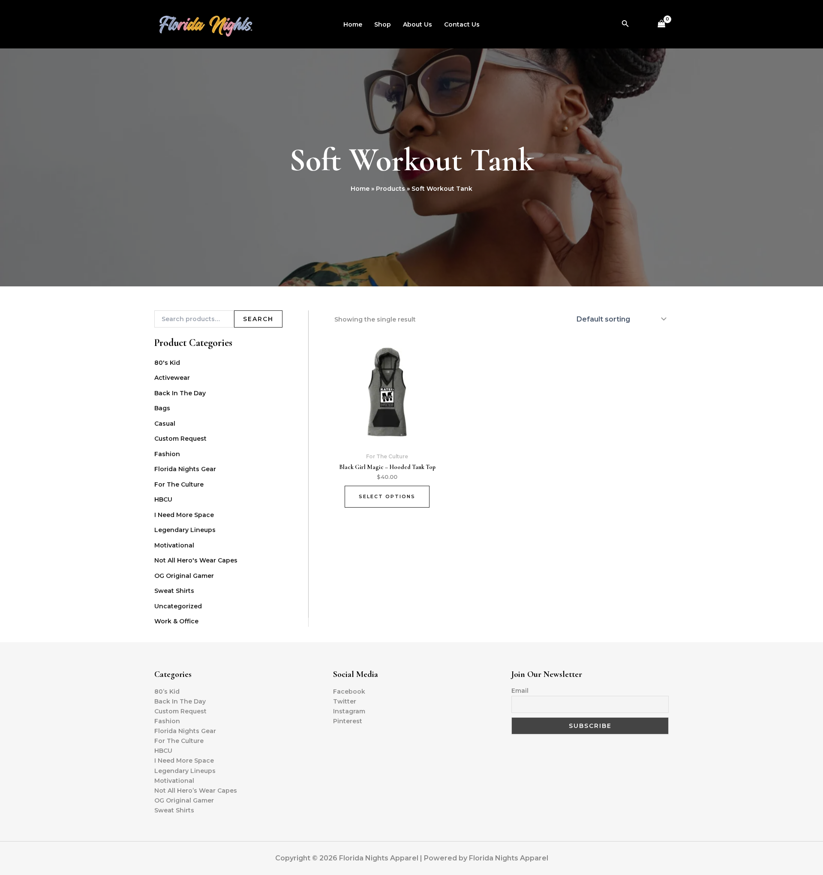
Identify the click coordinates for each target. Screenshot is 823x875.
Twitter (344, 701)
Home (352, 24)
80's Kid (167, 363)
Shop (382, 24)
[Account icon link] (642, 24)
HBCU (163, 499)
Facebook (349, 691)
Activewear (172, 378)
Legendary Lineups (185, 530)
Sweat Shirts (174, 591)
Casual (164, 423)
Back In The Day (180, 393)
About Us (417, 24)
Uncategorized (178, 606)
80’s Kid (167, 691)
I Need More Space (184, 515)
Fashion (167, 454)
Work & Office (176, 621)
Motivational (174, 545)
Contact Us (462, 24)
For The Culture (179, 484)
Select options (387, 496)
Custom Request (180, 438)
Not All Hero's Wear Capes (195, 560)
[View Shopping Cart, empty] (662, 24)
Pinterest (347, 721)
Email (520, 691)
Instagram (349, 711)
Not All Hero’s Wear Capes (195, 790)
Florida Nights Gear (185, 469)
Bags (162, 408)
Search (258, 319)
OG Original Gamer (184, 576)
